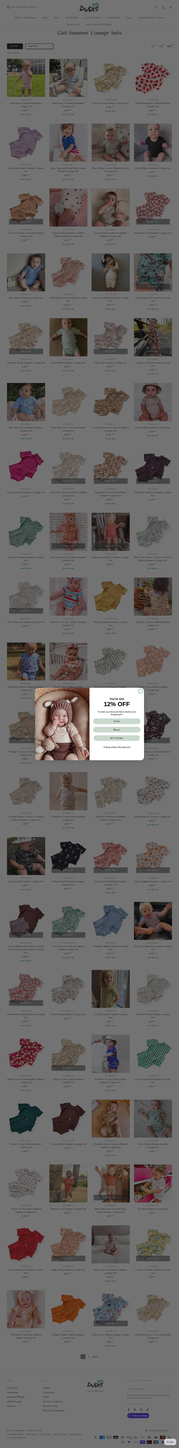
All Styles (116, 738)
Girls (117, 721)
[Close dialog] (140, 691)
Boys (117, 729)
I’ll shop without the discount (116, 747)
